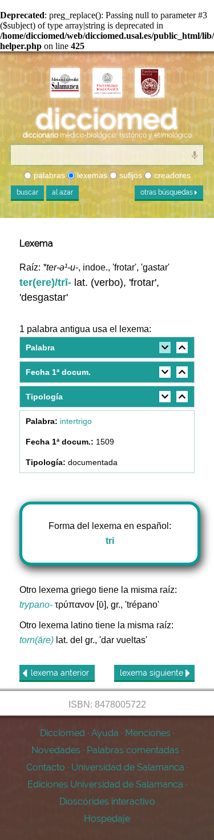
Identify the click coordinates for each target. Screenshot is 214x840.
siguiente (152, 672)
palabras (48, 175)
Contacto (45, 767)
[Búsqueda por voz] (195, 155)
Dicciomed (62, 733)
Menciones (148, 733)
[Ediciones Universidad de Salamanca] (65, 83)
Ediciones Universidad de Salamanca (105, 784)
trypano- (36, 604)
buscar (27, 192)
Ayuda (105, 733)
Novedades (55, 750)
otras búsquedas (167, 192)
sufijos (129, 175)
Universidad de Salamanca (127, 767)
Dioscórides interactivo (107, 801)
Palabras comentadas (133, 750)
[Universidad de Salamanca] (107, 83)
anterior (60, 672)
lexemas (91, 175)
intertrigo (76, 421)
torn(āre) (36, 640)
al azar (62, 192)
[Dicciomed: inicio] (107, 118)
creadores (171, 175)
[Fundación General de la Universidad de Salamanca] (149, 83)
